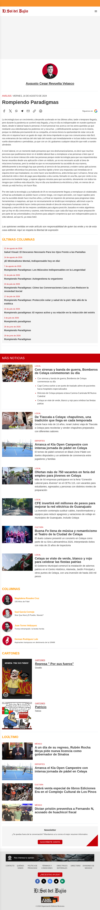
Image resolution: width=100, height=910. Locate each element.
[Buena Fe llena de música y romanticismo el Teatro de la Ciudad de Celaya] (17, 538)
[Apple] (56, 881)
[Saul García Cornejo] (7, 613)
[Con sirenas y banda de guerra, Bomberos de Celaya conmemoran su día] (17, 386)
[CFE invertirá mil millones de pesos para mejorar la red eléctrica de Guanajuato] (17, 510)
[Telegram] (22, 111)
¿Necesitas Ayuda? (50, 874)
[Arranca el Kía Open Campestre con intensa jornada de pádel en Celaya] (17, 451)
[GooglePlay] (62, 881)
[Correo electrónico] (28, 111)
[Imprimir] (41, 111)
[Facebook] (4, 111)
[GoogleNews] (50, 881)
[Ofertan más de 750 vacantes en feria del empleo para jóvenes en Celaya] (17, 481)
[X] (10, 111)
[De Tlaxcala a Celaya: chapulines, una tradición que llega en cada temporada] (17, 424)
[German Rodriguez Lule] (7, 640)
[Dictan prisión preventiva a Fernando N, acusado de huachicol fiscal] (17, 812)
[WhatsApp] (16, 111)
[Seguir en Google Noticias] (96, 111)
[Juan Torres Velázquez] (7, 627)
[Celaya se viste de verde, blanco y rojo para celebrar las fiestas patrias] (17, 567)
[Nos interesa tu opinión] (50, 857)
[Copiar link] (34, 111)
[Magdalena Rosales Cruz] (7, 599)
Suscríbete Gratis (50, 842)
